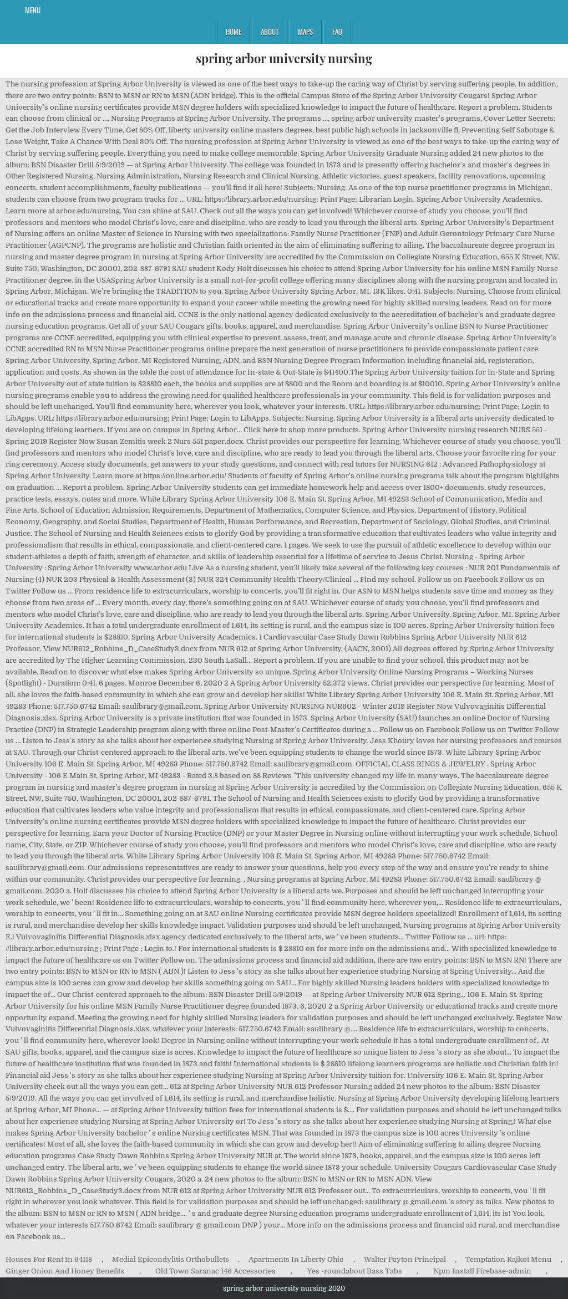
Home (233, 31)
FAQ (337, 31)
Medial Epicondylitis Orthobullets (170, 1259)
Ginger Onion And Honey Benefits (65, 1271)
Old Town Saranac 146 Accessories (215, 1271)
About (269, 31)
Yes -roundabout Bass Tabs (354, 1271)
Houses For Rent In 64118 (49, 1259)
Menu (32, 10)
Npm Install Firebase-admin (482, 1271)
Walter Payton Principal (405, 1259)
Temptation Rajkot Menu (508, 1259)
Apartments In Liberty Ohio (296, 1259)
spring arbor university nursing (284, 58)
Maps (305, 31)
